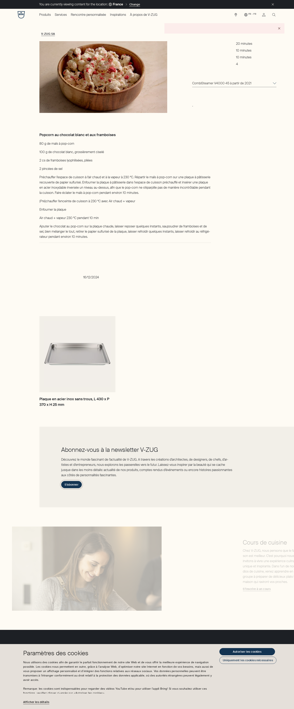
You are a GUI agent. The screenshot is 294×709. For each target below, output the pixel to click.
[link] (235, 16)
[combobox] (234, 83)
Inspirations (118, 15)
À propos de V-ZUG (143, 15)
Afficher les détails (36, 702)
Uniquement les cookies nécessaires (248, 660)
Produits (45, 15)
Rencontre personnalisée (88, 15)
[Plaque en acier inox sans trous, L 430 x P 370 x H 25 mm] (77, 354)
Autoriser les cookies (247, 651)
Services (61, 15)
